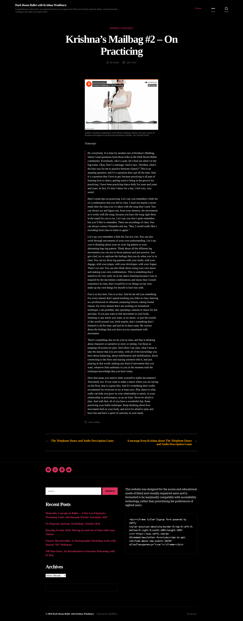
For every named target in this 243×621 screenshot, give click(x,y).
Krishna (116, 62)
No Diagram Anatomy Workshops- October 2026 (73, 523)
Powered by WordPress (107, 614)
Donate (198, 8)
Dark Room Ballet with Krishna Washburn (40, 5)
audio (90, 422)
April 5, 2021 (131, 62)
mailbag (97, 422)
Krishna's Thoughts (121, 28)
